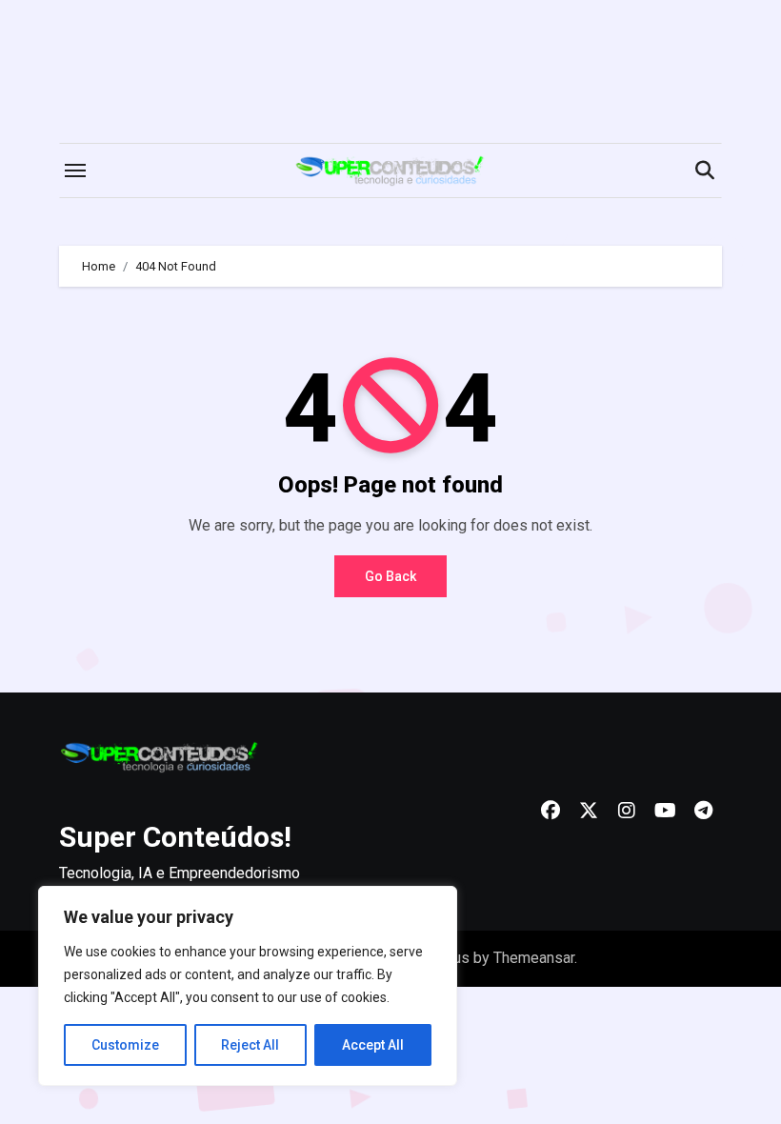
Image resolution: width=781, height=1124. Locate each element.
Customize (125, 1045)
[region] (247, 986)
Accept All (373, 1045)
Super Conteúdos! (175, 836)
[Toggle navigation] (75, 170)
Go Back (390, 576)
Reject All (250, 1045)
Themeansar (533, 958)
